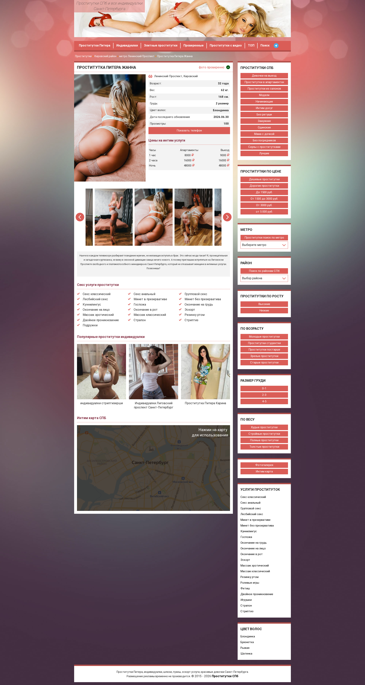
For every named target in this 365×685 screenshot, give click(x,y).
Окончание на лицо (96, 309)
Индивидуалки (127, 45)
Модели (264, 95)
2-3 (264, 395)
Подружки (90, 325)
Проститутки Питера (94, 45)
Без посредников (264, 140)
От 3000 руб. (264, 205)
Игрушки (246, 600)
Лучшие (264, 153)
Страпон (140, 320)
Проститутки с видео (226, 45)
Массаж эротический (98, 315)
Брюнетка (247, 642)
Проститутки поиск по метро (264, 237)
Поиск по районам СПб (264, 271)
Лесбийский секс (95, 299)
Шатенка (246, 653)
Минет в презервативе (150, 299)
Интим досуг (264, 108)
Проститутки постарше (264, 349)
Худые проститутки (264, 427)
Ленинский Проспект (168, 76)
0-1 (264, 388)
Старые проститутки (264, 362)
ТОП (251, 45)
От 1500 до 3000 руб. (264, 198)
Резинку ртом (195, 315)
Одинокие (264, 127)
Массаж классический (150, 315)
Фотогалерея (264, 465)
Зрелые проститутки (264, 356)
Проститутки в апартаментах (264, 82)
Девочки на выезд (264, 75)
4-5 (264, 401)
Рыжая (244, 648)
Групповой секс (196, 294)
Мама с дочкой (264, 134)
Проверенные (193, 45)
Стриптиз (191, 320)
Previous (80, 217)
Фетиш (245, 588)
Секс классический (96, 294)
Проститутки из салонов (264, 88)
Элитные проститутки (160, 45)
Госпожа (140, 304)
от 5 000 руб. (264, 211)
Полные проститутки (264, 440)
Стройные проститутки (264, 433)
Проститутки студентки (264, 343)
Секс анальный (144, 294)
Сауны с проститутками (264, 147)
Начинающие (264, 101)
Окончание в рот (146, 309)
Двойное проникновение (101, 320)
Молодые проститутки (264, 336)
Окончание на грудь (199, 304)
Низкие (264, 310)
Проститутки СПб (225, 676)
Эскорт (190, 309)
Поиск (265, 45)
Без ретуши (264, 114)
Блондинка (247, 636)
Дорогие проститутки (264, 185)
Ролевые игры (249, 582)
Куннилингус (92, 304)
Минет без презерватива (203, 299)
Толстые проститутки (264, 446)
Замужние (264, 121)
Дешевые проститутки (264, 179)
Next (227, 217)
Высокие (264, 304)
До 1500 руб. (264, 192)
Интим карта (264, 471)
